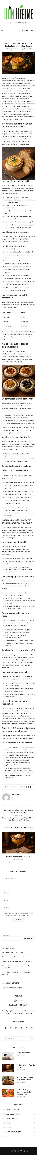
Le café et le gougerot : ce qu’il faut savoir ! (17, 961)
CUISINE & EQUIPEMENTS (19, 1114)
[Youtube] (27, 31)
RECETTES (19, 1127)
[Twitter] (20, 31)
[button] (4, 847)
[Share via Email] (30, 787)
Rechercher (6, 935)
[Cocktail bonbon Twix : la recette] (18, 842)
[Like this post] (22, 787)
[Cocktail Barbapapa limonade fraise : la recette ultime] (8, 1093)
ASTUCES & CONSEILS (19, 1109)
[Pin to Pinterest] (28, 787)
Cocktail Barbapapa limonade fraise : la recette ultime (23, 1092)
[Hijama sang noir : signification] (8, 1056)
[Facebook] (5, 1028)
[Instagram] (22, 31)
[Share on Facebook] (24, 787)
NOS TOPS (19, 1123)
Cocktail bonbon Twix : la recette (18, 856)
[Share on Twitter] (26, 787)
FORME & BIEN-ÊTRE (19, 1118)
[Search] (35, 31)
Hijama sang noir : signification (12, 952)
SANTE (19, 1136)
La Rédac (16, 49)
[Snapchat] (32, 31)
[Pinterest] (24, 31)
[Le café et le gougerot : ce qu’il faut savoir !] (8, 1080)
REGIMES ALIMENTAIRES (19, 1132)
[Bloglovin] (29, 31)
